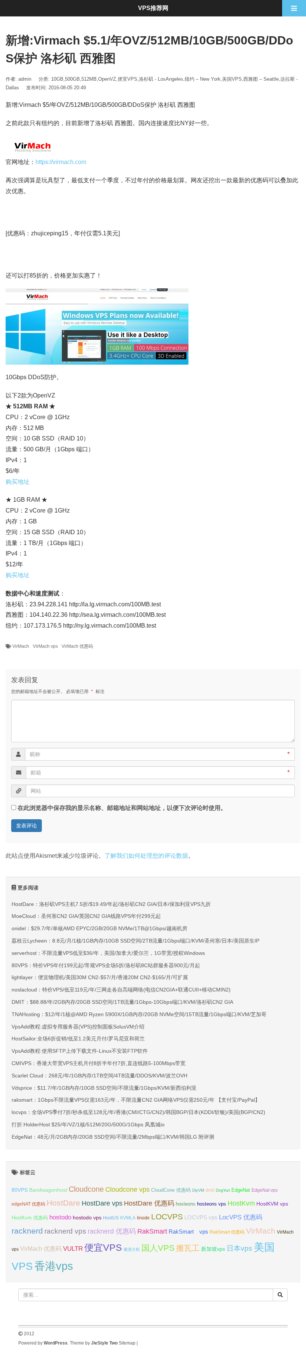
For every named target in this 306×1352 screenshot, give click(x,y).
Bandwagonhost (48, 1190)
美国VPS (232, 79)
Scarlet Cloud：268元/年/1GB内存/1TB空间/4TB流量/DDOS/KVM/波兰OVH (99, 1076)
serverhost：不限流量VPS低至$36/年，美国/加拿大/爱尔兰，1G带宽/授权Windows (108, 953)
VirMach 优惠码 (77, 646)
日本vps (239, 1248)
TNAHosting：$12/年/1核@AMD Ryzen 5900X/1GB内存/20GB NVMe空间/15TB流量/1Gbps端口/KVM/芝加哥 (139, 1014)
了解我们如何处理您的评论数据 (146, 856)
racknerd (27, 1230)
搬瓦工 (188, 1248)
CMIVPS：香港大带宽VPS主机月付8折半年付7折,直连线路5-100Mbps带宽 (98, 1063)
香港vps (53, 1266)
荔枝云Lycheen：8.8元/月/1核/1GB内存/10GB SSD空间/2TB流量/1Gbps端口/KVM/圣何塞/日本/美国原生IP (135, 941)
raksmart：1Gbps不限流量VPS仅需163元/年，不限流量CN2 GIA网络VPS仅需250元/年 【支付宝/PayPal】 (136, 1100)
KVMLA (127, 1217)
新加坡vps (213, 1249)
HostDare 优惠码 (149, 1203)
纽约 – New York (203, 79)
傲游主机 (132, 1249)
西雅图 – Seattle (261, 79)
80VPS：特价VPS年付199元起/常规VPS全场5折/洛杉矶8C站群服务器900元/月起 (106, 965)
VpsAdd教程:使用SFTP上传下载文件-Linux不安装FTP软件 (80, 1051)
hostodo (60, 1217)
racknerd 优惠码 (112, 1231)
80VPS (20, 1190)
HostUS (111, 1217)
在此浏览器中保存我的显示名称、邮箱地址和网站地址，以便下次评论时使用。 (122, 808)
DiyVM (198, 1190)
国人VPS (158, 1248)
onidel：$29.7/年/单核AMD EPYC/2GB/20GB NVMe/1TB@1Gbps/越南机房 (99, 928)
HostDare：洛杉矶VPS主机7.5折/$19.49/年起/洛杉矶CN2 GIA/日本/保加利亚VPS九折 (111, 904)
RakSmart (152, 1231)
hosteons (186, 1204)
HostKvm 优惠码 (30, 1217)
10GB (57, 79)
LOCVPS (167, 1216)
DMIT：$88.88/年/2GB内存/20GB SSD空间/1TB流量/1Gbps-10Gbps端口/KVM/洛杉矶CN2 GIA (122, 1002)
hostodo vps (87, 1217)
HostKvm (241, 1203)
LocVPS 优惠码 (240, 1217)
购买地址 (17, 482)
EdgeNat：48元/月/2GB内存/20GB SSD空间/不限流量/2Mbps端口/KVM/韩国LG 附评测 (113, 1137)
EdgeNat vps (265, 1190)
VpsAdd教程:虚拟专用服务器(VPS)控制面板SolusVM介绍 (78, 1027)
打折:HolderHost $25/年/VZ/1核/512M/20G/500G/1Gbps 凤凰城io (88, 1124)
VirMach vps (45, 646)
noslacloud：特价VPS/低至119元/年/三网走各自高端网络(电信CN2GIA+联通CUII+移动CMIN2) (121, 990)
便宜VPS (127, 79)
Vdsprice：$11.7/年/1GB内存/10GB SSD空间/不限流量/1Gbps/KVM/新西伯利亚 (104, 1088)
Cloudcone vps (127, 1189)
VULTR (73, 1248)
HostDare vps (102, 1203)
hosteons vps (211, 1204)
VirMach (20, 646)
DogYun (223, 1190)
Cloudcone (86, 1189)
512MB (89, 79)
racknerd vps (65, 1231)
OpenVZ (107, 79)
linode (143, 1217)
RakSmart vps (188, 1232)
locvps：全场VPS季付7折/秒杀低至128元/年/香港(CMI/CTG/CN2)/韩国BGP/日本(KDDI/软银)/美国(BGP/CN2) (138, 1112)
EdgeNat (240, 1190)
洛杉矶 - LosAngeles (161, 79)
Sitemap (127, 1343)
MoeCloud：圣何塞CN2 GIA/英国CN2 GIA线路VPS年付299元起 (86, 916)
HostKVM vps (272, 1204)
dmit (210, 1190)
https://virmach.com (60, 162)
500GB (72, 79)
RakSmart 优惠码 (227, 1232)
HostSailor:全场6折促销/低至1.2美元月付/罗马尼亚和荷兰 (78, 1039)
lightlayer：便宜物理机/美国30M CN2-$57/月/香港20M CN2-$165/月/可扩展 (100, 977)
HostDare (63, 1202)
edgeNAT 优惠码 (28, 1204)
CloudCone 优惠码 (171, 1190)
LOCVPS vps (201, 1217)
